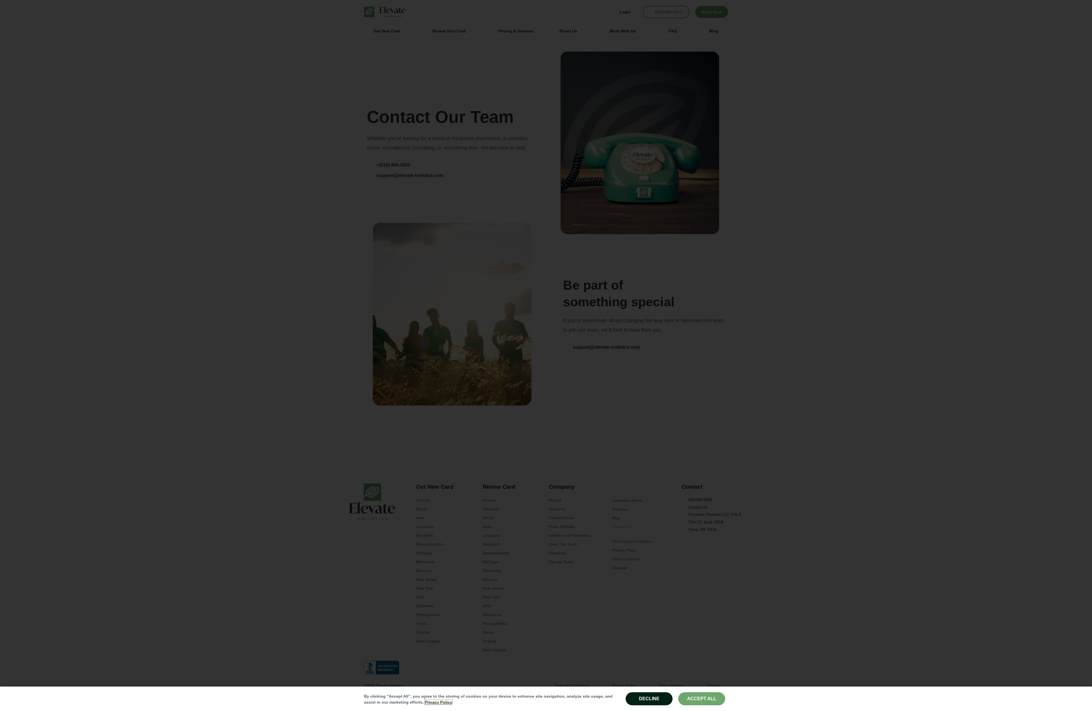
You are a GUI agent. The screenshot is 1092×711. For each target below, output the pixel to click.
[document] (546, 355)
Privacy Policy (438, 702)
